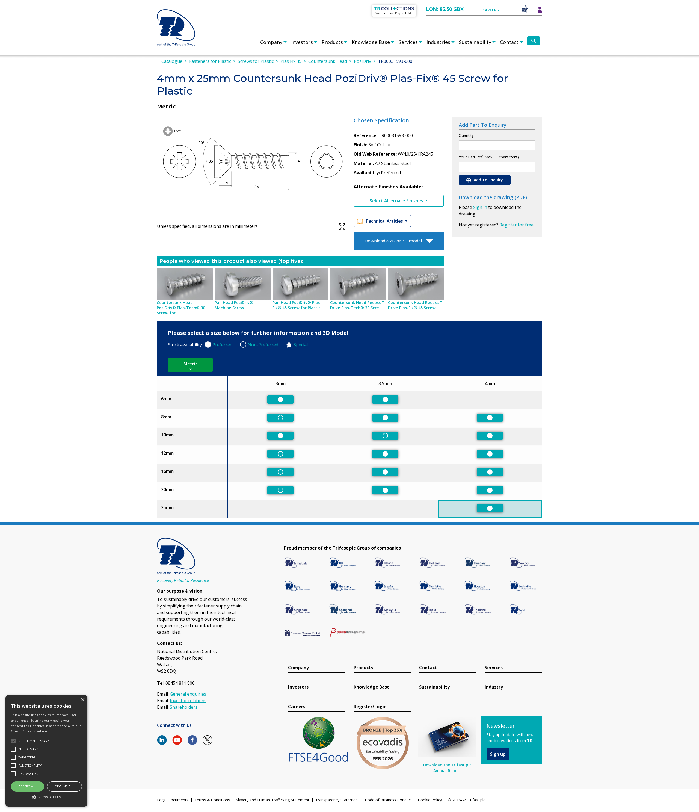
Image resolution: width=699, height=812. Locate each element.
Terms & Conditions (212, 799)
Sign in (480, 207)
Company (271, 42)
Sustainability (475, 42)
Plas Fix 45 (290, 61)
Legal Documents (172, 799)
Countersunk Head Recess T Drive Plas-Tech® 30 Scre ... (357, 305)
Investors (302, 42)
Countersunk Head (327, 61)
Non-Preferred (263, 345)
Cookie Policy (430, 799)
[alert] (46, 751)
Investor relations (188, 701)
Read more (42, 731)
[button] (46, 797)
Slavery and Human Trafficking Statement (272, 799)
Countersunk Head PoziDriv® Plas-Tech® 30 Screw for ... (181, 307)
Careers (296, 706)
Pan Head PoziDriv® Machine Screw (234, 305)
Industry (494, 687)
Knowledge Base (371, 42)
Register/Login (370, 706)
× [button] (83, 700)
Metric (190, 364)
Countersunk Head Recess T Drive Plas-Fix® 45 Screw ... (415, 305)
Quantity (466, 135)
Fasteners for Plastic (210, 61)
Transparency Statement (337, 799)
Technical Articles (384, 221)
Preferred (222, 345)
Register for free (516, 225)
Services (408, 42)
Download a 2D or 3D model (393, 240)
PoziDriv (362, 61)
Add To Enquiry (488, 179)
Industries (438, 42)
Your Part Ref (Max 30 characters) (489, 157)
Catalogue (171, 61)
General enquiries (188, 694)
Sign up (498, 754)
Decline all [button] (64, 786)
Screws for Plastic (256, 61)
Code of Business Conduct (388, 799)
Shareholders (183, 707)
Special (301, 345)
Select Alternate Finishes (397, 201)
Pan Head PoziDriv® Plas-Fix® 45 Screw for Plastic (297, 305)
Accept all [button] (28, 786)
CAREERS (490, 10)
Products (332, 42)
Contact (509, 42)
